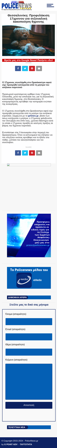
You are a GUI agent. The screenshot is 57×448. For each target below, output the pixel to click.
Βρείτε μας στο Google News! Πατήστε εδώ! (28, 60)
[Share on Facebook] (18, 68)
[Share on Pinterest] (32, 68)
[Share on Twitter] (25, 68)
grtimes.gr (33, 115)
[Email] (39, 68)
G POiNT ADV (10, 444)
